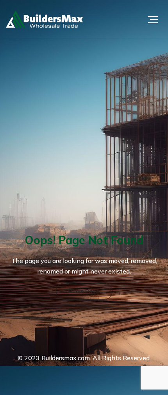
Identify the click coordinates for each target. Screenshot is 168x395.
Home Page (83, 291)
